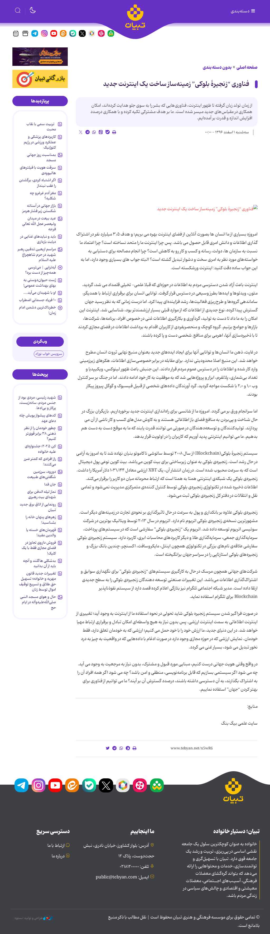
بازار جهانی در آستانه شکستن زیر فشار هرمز (39, 208)
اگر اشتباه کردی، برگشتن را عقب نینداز (37, 182)
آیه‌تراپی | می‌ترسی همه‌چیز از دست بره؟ (40, 270)
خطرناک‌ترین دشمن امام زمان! (37, 310)
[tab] (40, 101)
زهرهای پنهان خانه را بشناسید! (41, 519)
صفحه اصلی (247, 67)
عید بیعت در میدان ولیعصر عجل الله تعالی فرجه (39, 223)
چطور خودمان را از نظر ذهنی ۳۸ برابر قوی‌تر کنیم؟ (40, 433)
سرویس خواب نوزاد (48, 354)
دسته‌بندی (240, 11)
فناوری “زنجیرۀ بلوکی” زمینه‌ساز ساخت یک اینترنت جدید (176, 84)
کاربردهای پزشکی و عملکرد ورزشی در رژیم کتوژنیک (40, 142)
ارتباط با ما (56, 845)
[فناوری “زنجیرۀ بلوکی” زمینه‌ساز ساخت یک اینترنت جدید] (207, 209)
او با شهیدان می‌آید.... (39, 293)
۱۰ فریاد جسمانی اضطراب (37, 300)
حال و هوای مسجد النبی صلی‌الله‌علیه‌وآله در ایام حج (38, 602)
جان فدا (50, 484)
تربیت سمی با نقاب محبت (41, 126)
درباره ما (58, 856)
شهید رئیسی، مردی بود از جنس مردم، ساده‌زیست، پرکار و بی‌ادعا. (37, 403)
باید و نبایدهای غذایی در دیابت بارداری (38, 239)
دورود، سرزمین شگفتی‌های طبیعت (41, 474)
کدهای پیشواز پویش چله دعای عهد (37, 418)
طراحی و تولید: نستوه (29, 918)
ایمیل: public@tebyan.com (122, 877)
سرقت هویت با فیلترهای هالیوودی (38, 170)
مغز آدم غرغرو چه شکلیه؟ (43, 195)
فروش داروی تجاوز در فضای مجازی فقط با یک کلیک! (39, 548)
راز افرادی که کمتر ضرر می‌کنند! (40, 461)
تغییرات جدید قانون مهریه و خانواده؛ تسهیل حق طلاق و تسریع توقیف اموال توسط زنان (37, 581)
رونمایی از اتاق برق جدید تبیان (38, 507)
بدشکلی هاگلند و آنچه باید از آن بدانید (39, 563)
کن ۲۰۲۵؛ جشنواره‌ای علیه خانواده (40, 448)
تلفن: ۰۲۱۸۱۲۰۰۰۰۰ (134, 866)
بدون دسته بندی (217, 67)
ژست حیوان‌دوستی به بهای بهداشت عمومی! (39, 282)
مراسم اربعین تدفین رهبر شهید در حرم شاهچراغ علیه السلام (37, 254)
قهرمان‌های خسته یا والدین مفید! (41, 532)
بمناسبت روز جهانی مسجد (41, 157)
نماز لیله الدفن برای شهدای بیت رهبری (41, 494)
